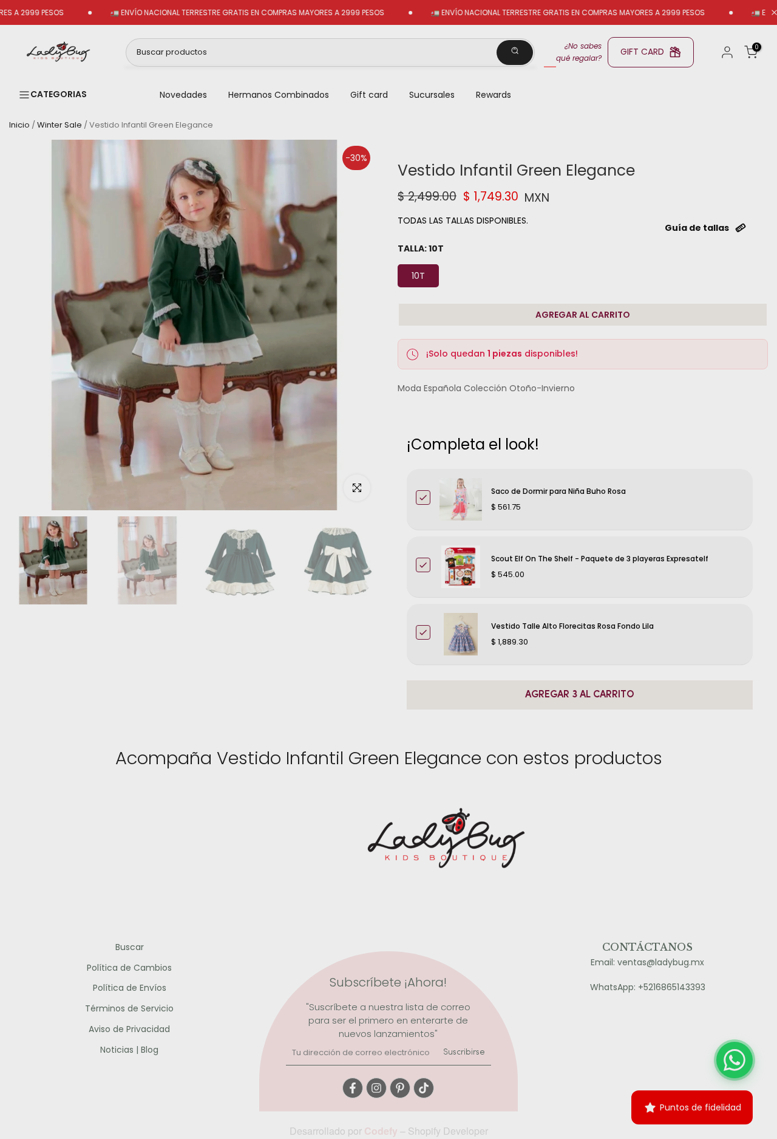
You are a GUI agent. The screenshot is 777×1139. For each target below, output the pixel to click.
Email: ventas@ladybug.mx (647, 962)
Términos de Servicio (129, 1008)
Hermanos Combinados (278, 95)
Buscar (129, 947)
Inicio (19, 125)
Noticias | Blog (129, 1050)
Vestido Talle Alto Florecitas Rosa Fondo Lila (572, 626)
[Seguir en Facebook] (352, 1088)
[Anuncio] (216, 13)
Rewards (493, 95)
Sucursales (432, 95)
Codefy (382, 1131)
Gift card (369, 95)
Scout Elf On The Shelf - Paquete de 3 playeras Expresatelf (599, 558)
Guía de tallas (697, 228)
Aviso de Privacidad (129, 1029)
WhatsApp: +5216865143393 (647, 987)
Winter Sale (59, 125)
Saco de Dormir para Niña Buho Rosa (558, 491)
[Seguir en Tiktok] (423, 1088)
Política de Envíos (129, 988)
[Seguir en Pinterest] (400, 1088)
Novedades (183, 95)
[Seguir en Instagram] (376, 1088)
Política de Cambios (129, 968)
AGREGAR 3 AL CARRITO (579, 695)
